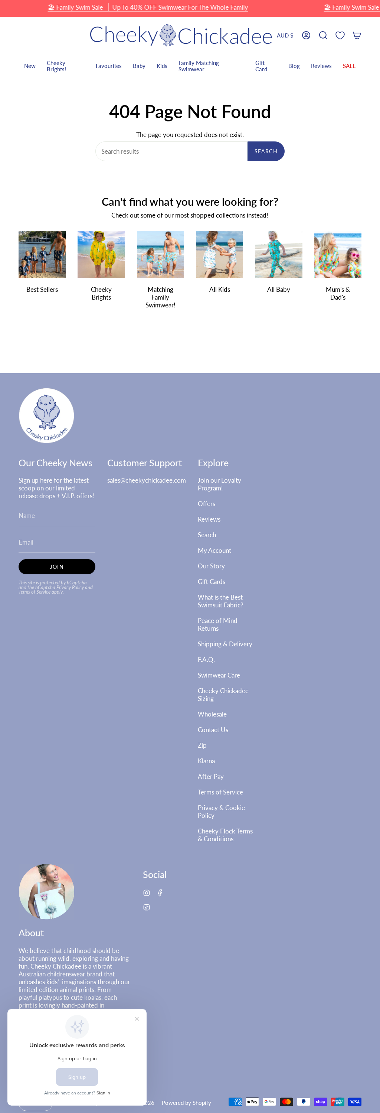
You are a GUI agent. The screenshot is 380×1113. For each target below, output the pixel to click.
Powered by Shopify (186, 1102)
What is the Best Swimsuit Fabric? (220, 601)
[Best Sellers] (42, 254)
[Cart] (357, 35)
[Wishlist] (340, 35)
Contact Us (213, 730)
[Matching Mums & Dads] (337, 254)
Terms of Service (34, 592)
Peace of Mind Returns (218, 624)
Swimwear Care (219, 675)
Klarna (206, 761)
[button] (323, 35)
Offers (206, 503)
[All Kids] (219, 254)
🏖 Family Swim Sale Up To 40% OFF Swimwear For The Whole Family (148, 7)
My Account (214, 550)
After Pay (211, 776)
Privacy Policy (70, 587)
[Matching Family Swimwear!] (160, 254)
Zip (202, 745)
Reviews (209, 519)
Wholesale (212, 714)
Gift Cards (211, 581)
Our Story (211, 566)
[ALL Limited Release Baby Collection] (278, 254)
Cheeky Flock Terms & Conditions (225, 835)
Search (266, 151)
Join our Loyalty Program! (219, 484)
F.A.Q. (206, 659)
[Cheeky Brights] (101, 254)
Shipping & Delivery (225, 644)
